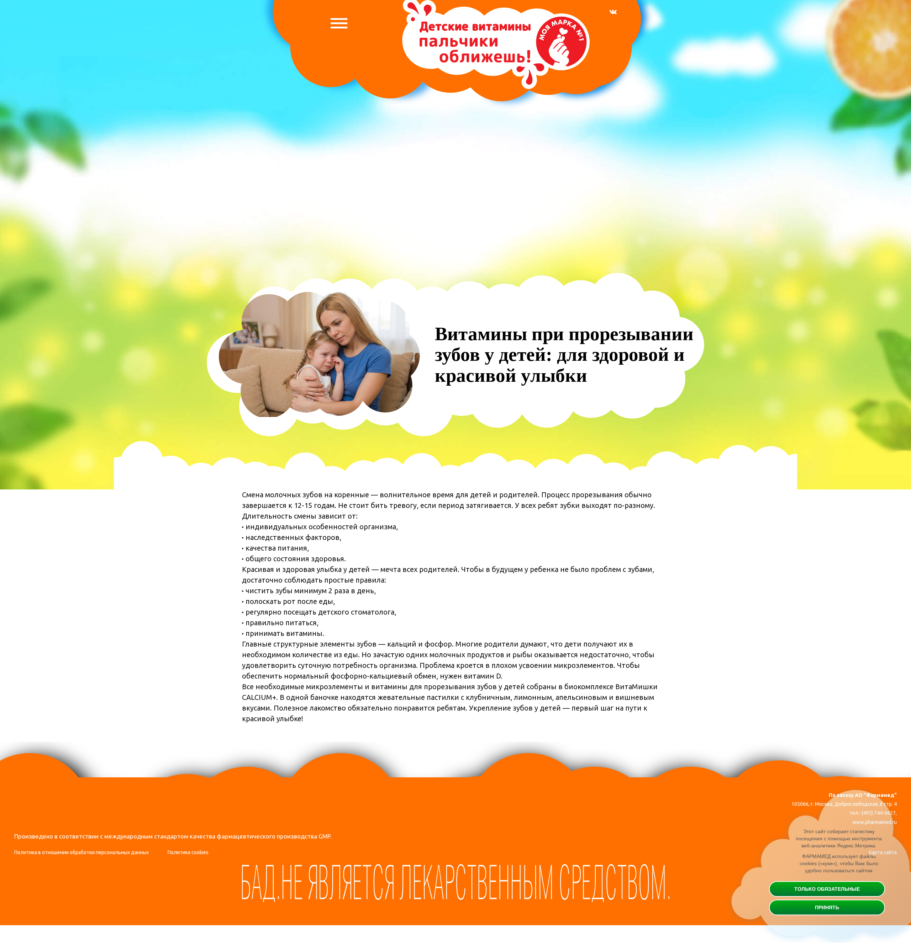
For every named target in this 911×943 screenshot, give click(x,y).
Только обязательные (827, 889)
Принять (827, 907)
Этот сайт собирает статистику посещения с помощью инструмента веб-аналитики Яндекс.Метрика (839, 838)
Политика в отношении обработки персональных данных (81, 852)
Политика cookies (188, 852)
